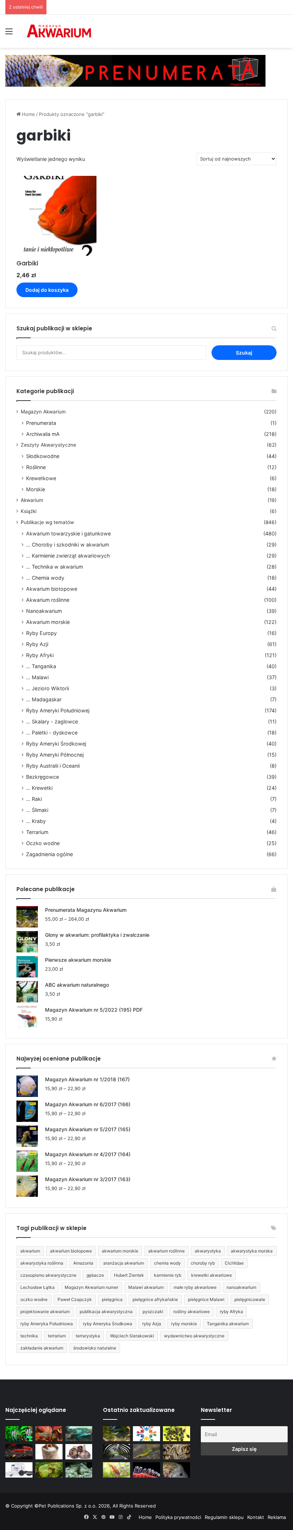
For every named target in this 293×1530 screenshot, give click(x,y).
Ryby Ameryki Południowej (57, 710)
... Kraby (36, 821)
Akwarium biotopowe (51, 589)
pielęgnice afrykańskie (155, 1299)
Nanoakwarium (44, 611)
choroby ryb (203, 1263)
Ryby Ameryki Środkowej (56, 744)
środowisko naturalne (94, 1348)
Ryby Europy (41, 633)
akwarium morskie (120, 1251)
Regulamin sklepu (224, 1517)
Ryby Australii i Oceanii (53, 766)
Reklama (277, 1517)
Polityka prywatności (178, 1517)
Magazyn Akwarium (43, 412)
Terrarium (37, 832)
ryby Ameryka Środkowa (107, 1323)
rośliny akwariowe (191, 1311)
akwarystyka (208, 1251)
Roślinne (36, 467)
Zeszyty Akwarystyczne (48, 445)
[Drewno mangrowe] (176, 1451)
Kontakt (255, 1517)
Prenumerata (41, 423)
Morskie (35, 489)
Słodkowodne (42, 456)
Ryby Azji (37, 644)
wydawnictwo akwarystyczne (194, 1335)
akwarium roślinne (166, 1251)
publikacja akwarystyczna (106, 1311)
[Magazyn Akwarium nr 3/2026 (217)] (146, 1470)
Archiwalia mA (43, 434)
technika (29, 1335)
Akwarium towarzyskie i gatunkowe (68, 533)
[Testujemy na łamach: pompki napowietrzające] (19, 1470)
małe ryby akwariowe (195, 1287)
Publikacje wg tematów (47, 522)
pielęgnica (112, 1299)
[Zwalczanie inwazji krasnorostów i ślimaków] (79, 1470)
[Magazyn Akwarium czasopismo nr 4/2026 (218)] (116, 1434)
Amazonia (83, 1263)
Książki (28, 511)
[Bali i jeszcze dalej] (116, 1451)
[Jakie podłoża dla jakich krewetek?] (19, 1451)
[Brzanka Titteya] (116, 1470)
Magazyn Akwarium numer (91, 1287)
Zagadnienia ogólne (49, 854)
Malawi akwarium (146, 1287)
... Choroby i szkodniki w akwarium (67, 545)
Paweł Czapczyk (75, 1299)
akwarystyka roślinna (41, 1263)
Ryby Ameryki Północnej (55, 755)
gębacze (95, 1275)
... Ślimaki (37, 810)
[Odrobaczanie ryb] (79, 1451)
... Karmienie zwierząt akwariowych (68, 556)
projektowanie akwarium (45, 1311)
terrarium (57, 1335)
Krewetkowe (41, 478)
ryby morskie (184, 1323)
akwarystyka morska (252, 1251)
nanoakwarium (241, 1287)
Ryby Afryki (40, 655)
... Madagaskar (43, 699)
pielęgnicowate (249, 1299)
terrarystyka (88, 1335)
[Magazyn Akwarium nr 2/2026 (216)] (176, 1470)
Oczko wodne (43, 843)
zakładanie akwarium (41, 1348)
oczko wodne (34, 1299)
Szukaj (244, 353)
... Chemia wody (45, 578)
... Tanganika (41, 666)
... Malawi (37, 677)
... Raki (34, 799)
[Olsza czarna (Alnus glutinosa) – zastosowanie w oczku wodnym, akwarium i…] (176, 1434)
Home (28, 114)
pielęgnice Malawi (206, 1299)
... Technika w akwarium (54, 567)
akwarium (30, 1251)
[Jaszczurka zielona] (146, 1451)
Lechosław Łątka (37, 1287)
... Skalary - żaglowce (52, 721)
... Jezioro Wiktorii (47, 688)
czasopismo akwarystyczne (48, 1275)
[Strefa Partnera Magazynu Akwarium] (146, 1434)
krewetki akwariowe (211, 1275)
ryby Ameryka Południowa (46, 1323)
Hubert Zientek (129, 1275)
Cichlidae (234, 1263)
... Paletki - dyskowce (52, 733)
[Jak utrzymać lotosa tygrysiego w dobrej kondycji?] (49, 1470)
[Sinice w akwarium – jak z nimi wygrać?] (79, 1434)
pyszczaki (153, 1311)
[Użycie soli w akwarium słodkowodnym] (49, 1451)
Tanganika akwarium (228, 1323)
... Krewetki (39, 788)
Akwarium (32, 500)
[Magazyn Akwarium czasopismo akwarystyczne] (59, 31)
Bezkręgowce (42, 777)
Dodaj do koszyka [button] (47, 290)
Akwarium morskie (48, 622)
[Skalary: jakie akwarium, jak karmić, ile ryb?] (19, 1434)
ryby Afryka (231, 1311)
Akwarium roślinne (47, 600)
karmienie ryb (167, 1275)
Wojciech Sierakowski (132, 1335)
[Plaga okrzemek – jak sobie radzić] (49, 1434)
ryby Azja (151, 1323)
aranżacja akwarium (123, 1263)
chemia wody (167, 1263)
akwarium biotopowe (71, 1251)
